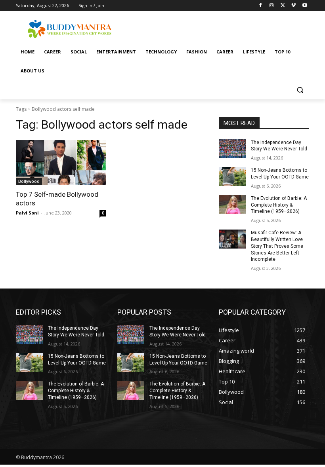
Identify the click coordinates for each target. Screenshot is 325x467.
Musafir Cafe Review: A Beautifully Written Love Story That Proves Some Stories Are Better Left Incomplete (277, 246)
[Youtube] (304, 5)
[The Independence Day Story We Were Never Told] (232, 148)
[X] (282, 5)
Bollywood (29, 181)
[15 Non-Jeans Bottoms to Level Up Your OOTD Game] (232, 176)
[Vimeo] (293, 5)
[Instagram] (271, 5)
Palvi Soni (27, 213)
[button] (300, 90)
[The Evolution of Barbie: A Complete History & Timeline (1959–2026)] (232, 204)
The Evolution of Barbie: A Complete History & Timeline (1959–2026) (279, 205)
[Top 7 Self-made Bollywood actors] (61, 162)
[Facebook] (260, 5)
